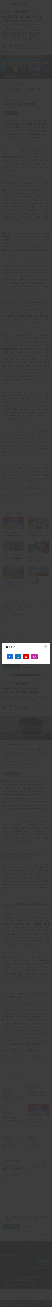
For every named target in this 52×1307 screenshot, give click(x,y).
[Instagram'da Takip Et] (34, 656)
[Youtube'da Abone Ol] (26, 656)
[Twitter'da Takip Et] (18, 656)
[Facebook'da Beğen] (10, 656)
